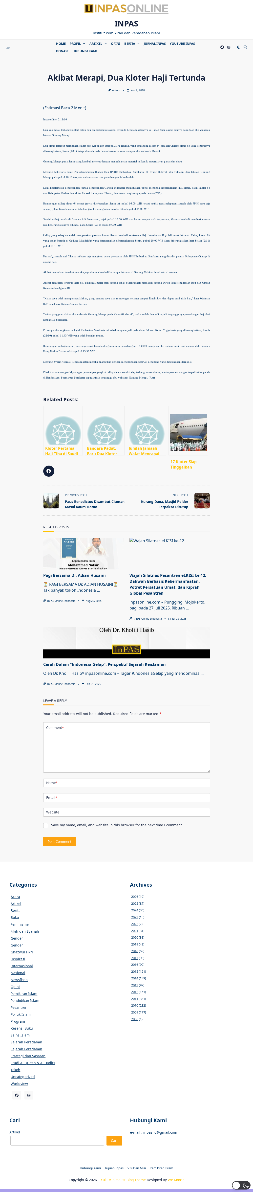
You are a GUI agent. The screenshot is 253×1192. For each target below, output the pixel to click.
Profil (75, 43)
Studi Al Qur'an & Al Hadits (33, 1062)
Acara (15, 896)
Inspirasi (18, 959)
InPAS (126, 23)
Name (52, 782)
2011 (134, 998)
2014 (134, 978)
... (98, 590)
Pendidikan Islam (25, 1000)
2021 (134, 930)
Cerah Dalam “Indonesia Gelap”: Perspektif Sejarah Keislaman (104, 664)
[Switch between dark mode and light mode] (238, 47)
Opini (115, 43)
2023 (134, 917)
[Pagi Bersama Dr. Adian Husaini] (83, 553)
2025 (134, 903)
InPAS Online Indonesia (61, 601)
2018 (134, 951)
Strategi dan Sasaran (28, 1056)
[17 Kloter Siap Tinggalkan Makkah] (188, 430)
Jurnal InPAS (155, 43)
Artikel (95, 43)
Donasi (62, 51)
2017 (134, 958)
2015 (134, 971)
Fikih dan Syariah (25, 931)
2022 (134, 924)
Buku (15, 917)
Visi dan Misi (136, 1168)
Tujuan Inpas (114, 1168)
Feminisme (20, 924)
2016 (134, 964)
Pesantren (19, 1007)
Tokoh (15, 1069)
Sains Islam (20, 1035)
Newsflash (19, 979)
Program (18, 1021)
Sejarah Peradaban (26, 1042)
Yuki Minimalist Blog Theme (123, 1179)
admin (116, 90)
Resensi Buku (22, 1028)
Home (61, 43)
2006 (134, 1019)
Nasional (18, 972)
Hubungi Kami (84, 51)
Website (52, 812)
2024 (134, 910)
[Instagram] (228, 47)
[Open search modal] (245, 47)
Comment (55, 727)
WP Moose (176, 1179)
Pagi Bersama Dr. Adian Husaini (74, 575)
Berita (129, 43)
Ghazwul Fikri (22, 952)
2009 (134, 1012)
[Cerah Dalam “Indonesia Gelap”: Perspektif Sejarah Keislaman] (126, 642)
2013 (134, 985)
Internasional (22, 966)
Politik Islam (21, 1014)
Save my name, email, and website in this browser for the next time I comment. (117, 825)
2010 (134, 1005)
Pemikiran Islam (24, 993)
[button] (241, 1185)
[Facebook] (222, 47)
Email (51, 797)
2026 (134, 896)
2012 (134, 992)
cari (114, 1140)
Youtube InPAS (182, 43)
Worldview (19, 1083)
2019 (134, 944)
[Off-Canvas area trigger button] (8, 47)
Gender (17, 938)
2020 (134, 937)
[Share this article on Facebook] (48, 471)
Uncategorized (23, 1076)
